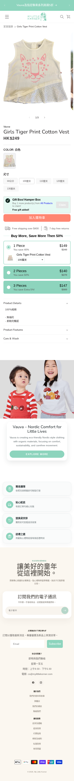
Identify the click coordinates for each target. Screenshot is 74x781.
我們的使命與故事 (37, 696)
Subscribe (55, 643)
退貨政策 (37, 728)
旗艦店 (37, 701)
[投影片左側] (29, 117)
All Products (46, 203)
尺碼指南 (37, 733)
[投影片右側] (44, 117)
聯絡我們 (37, 711)
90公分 (11, 182)
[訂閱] (64, 610)
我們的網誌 (37, 706)
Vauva (6, 126)
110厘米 (44, 181)
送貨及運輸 (37, 723)
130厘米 (11, 188)
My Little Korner (40, 772)
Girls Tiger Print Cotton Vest (32, 26)
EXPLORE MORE (37, 454)
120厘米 (60, 181)
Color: (11, 149)
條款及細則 (37, 739)
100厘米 (27, 181)
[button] (62, 17)
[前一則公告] (4, 5)
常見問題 (37, 749)
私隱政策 (37, 744)
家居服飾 (8, 26)
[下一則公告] (69, 5)
